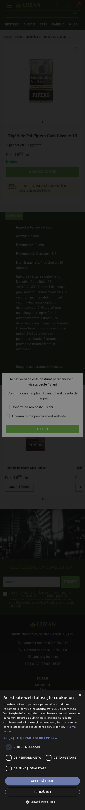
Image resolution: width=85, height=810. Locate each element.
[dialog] (42, 750)
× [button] (80, 695)
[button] (42, 737)
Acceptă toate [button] (42, 781)
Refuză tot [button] (42, 792)
